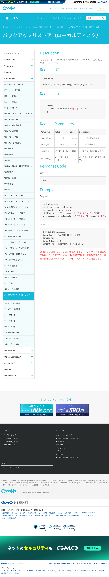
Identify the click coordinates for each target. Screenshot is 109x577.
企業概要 (35, 485)
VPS (55, 9)
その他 (17, 573)
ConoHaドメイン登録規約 (17, 480)
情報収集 (84, 571)
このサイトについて (42, 18)
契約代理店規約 (34, 483)
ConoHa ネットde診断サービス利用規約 (80, 480)
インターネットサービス (8, 571)
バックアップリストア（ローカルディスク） (84, 27)
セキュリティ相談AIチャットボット (84, 513)
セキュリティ (52, 571)
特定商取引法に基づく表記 (49, 483)
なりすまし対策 (88, 515)
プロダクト (55, 18)
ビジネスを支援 (40, 571)
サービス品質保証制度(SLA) (87, 483)
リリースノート (79, 18)
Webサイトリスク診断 (65, 513)
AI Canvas (69, 9)
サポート (92, 9)
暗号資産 (101, 571)
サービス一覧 (83, 9)
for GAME (61, 9)
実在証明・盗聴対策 (7, 515)
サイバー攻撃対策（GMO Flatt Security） (68, 515)
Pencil (75, 9)
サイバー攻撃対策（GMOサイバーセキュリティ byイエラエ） (34, 515)
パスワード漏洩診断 (49, 513)
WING (50, 9)
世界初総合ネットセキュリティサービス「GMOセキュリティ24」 (21, 513)
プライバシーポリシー (10, 485)
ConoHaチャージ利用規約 (37, 480)
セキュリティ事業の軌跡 (8, 518)
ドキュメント (12, 18)
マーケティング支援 (65, 571)
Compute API (57, 27)
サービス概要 (44, 485)
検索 (103, 18)
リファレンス (66, 18)
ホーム (5, 27)
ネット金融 (92, 571)
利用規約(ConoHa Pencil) (18, 483)
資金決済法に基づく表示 (68, 483)
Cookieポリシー (25, 485)
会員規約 (4, 480)
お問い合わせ (102, 483)
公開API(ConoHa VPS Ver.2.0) (37, 27)
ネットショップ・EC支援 (26, 571)
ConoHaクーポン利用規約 (56, 480)
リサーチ (76, 571)
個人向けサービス (6, 573)
